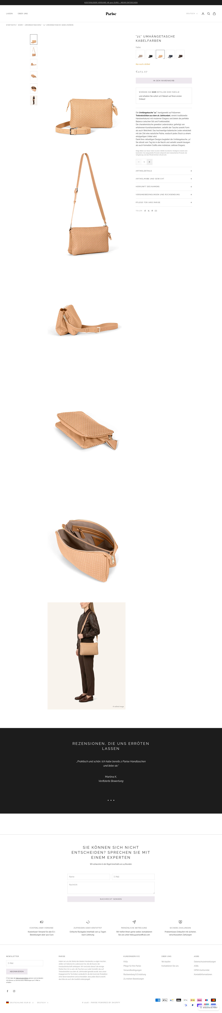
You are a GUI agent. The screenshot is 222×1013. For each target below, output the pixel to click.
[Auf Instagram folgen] (14, 991)
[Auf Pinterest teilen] (152, 211)
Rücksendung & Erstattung (134, 974)
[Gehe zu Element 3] (33, 64)
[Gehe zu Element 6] (33, 100)
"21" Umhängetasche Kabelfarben (58, 25)
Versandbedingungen (132, 970)
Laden (9, 14)
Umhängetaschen (33, 25)
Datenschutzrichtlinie (22, 978)
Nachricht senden (111, 899)
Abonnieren (17, 971)
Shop (20, 25)
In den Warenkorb (163, 81)
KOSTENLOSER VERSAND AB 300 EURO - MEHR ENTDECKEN (111, 2)
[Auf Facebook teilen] (145, 211)
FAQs (125, 962)
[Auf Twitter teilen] (149, 211)
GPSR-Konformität (201, 970)
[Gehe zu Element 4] (33, 76)
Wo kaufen (165, 962)
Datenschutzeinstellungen (205, 962)
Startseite (11, 25)
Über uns (23, 14)
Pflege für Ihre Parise (132, 966)
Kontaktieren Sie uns (170, 966)
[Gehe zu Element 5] (33, 88)
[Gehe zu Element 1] (33, 39)
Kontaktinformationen (203, 974)
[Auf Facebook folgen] (7, 991)
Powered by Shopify (109, 1002)
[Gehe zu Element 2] (33, 52)
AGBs (196, 966)
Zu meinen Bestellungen (133, 979)
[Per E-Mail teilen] (156, 211)
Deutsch (190, 13)
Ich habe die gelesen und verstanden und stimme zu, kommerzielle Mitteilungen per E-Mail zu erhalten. (24, 980)
